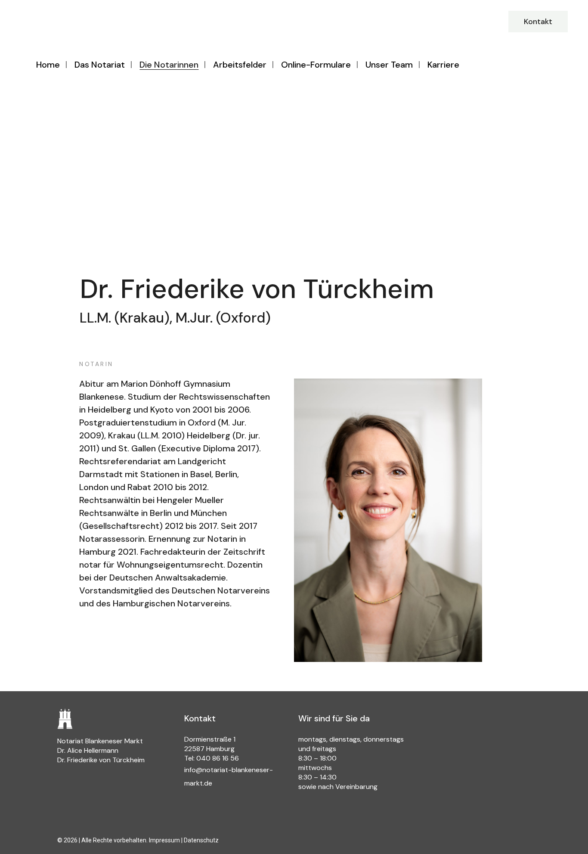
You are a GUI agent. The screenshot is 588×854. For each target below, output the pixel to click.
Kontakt (538, 21)
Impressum (164, 840)
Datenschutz (201, 840)
